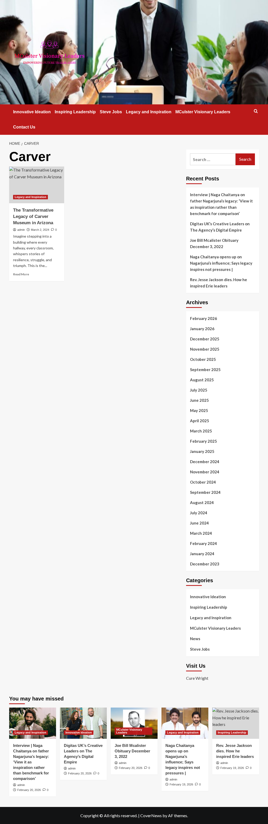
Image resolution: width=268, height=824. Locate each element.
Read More (21, 274)
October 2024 (203, 482)
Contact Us (24, 127)
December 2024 (204, 461)
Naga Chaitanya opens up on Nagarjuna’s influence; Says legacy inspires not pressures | (221, 263)
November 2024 (204, 471)
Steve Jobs (111, 112)
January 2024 (202, 553)
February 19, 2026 (181, 784)
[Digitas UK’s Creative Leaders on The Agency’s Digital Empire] (83, 723)
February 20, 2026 (29, 789)
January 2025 (202, 451)
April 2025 (199, 420)
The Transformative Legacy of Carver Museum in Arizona (33, 216)
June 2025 (199, 400)
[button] (256, 111)
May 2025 (199, 410)
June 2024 (199, 523)
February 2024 (203, 543)
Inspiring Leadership (75, 112)
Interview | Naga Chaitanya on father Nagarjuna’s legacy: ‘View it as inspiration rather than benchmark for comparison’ (221, 204)
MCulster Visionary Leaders (202, 112)
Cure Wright (197, 678)
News (195, 638)
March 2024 (201, 533)
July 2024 (198, 512)
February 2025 (203, 441)
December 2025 (204, 338)
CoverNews (151, 815)
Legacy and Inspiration (148, 112)
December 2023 (204, 563)
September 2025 (205, 369)
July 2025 (198, 390)
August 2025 (202, 379)
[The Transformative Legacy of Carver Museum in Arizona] (36, 185)
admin (21, 229)
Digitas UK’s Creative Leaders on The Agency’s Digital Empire (220, 226)
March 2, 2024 (40, 229)
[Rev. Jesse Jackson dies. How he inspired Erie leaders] (235, 723)
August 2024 (202, 502)
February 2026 (203, 318)
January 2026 (202, 328)
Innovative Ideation (32, 112)
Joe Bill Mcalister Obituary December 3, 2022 (214, 243)
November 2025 (204, 349)
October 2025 (203, 359)
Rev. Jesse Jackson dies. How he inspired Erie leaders (218, 282)
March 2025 (201, 431)
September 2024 (205, 492)
